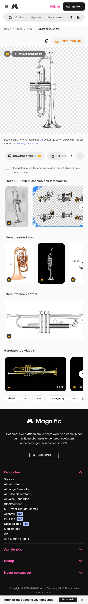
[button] (44, 455)
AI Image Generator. (27, 143)
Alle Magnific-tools (16, 539)
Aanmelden (73, 6)
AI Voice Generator (16, 499)
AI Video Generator (16, 494)
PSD (29, 29)
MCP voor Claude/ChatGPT (22, 509)
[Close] (82, 599)
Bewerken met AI (22, 157)
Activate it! (68, 599)
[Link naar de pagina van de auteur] (7, 170)
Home (7, 29)
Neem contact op (17, 572)
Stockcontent (12, 504)
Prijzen (55, 6)
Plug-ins (13, 519)
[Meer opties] (36, 41)
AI (42, 139)
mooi (38, 398)
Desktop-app (16, 524)
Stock (19, 29)
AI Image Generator (17, 489)
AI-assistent (12, 484)
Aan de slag (13, 549)
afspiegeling (57, 398)
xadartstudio (20, 172)
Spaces (9, 479)
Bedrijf (9, 561)
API (6, 534)
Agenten (13, 514)
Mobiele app (12, 529)
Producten (12, 472)
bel (25, 398)
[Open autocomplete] (9, 17)
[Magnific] (44, 422)
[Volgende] (71, 156)
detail (11, 398)
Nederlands (44, 455)
